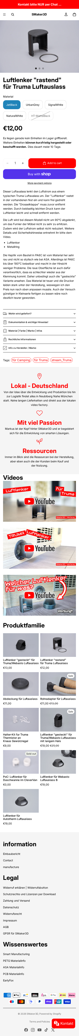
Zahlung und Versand (16, 900)
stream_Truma (62, 360)
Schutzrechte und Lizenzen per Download (29, 894)
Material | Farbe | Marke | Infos (25, 330)
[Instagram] (32, 1030)
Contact (8, 860)
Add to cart (54, 163)
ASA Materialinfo (13, 967)
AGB (6, 927)
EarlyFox (8, 980)
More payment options (40, 183)
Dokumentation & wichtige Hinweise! (28, 322)
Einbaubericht (11, 853)
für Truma (41, 360)
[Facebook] (26, 1030)
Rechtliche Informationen (22, 339)
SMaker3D (32, 1013)
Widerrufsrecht (12, 913)
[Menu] (4, 14)
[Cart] (74, 14)
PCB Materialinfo (13, 973)
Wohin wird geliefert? (19, 313)
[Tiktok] (46, 1030)
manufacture (11, 867)
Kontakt (66, 1023)
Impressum (10, 920)
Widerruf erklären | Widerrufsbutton (25, 887)
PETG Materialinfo (14, 960)
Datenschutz (11, 907)
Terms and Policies (39, 1021)
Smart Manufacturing (16, 954)
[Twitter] (53, 1030)
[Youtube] (39, 1030)
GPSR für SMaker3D (16, 933)
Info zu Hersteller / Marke (22, 347)
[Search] (12, 14)
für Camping (21, 360)
